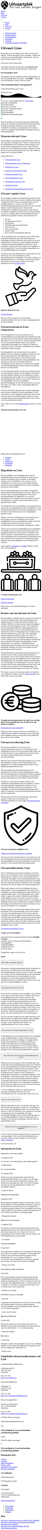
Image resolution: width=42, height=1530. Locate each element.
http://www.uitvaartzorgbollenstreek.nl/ (14, 1396)
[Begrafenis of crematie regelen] (21, 590)
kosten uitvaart (30, 674)
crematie (24, 546)
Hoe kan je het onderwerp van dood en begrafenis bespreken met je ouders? (18, 1523)
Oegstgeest (9, 461)
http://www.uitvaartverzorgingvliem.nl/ (14, 1414)
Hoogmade (9, 463)
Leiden (7, 459)
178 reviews (29, 101)
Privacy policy (6, 1465)
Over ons (4, 15)
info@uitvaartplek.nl (8, 1500)
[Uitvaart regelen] (21, 306)
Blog (2, 13)
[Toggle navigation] (2, 19)
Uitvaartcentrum (10, 37)
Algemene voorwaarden (9, 1467)
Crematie (8, 41)
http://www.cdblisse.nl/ (8, 1378)
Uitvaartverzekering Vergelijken (16, 43)
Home (3, 11)
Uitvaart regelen (10, 33)
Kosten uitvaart (10, 35)
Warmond (8, 465)
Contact (3, 17)
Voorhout (8, 457)
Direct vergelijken (7, 1140)
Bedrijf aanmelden (7, 1463)
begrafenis (15, 546)
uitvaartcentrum (23, 404)
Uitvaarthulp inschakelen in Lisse (12, 928)
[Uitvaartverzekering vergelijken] (21, 845)
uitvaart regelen (19, 263)
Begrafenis (8, 39)
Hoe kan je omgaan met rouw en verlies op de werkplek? (20, 1520)
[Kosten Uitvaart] (21, 718)
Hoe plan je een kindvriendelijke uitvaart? (15, 1526)
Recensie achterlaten (8, 1469)
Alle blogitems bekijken (9, 1528)
